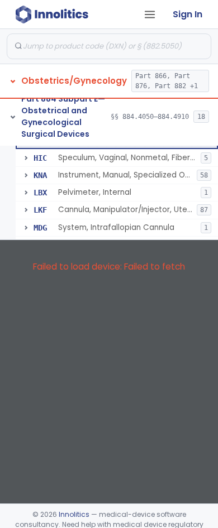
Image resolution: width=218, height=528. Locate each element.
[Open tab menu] (149, 14)
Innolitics (74, 514)
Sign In (187, 14)
